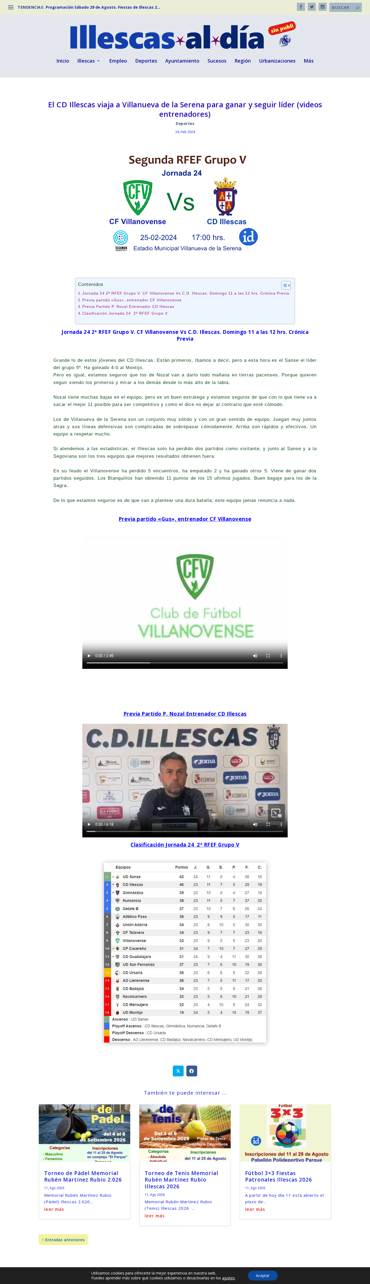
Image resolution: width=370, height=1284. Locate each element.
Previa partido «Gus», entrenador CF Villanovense (132, 300)
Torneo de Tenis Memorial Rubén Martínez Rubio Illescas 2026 (181, 1180)
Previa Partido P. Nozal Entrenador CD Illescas (128, 307)
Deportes (146, 61)
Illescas (86, 61)
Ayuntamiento (182, 61)
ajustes (228, 1278)
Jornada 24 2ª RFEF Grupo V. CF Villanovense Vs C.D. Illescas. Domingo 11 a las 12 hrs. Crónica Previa (185, 293)
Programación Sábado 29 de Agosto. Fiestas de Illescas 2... (103, 7)
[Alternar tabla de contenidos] (283, 285)
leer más (54, 1209)
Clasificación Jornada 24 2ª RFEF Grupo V (125, 313)
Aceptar (263, 1275)
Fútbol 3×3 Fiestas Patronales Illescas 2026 (278, 1176)
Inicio (62, 61)
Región (243, 61)
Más (309, 61)
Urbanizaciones (277, 61)
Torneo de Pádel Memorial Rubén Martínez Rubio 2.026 (83, 1176)
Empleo (118, 61)
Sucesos (216, 61)
